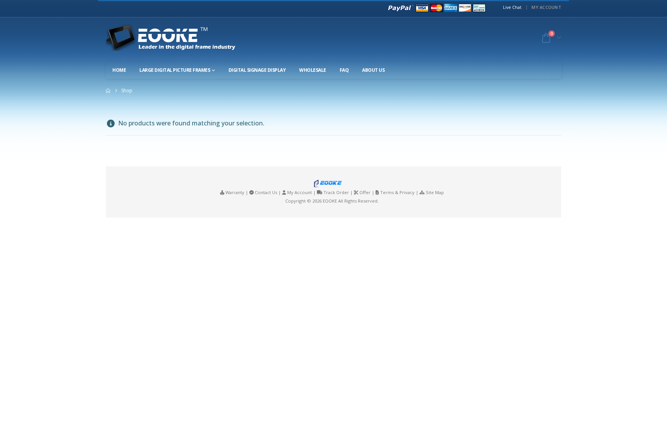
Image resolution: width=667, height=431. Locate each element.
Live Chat (512, 7)
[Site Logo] (177, 37)
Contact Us (266, 192)
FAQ (344, 70)
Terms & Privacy (397, 192)
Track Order (336, 192)
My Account (546, 7)
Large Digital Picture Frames (174, 70)
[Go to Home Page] (108, 90)
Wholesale (312, 70)
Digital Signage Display (257, 70)
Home (119, 70)
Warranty (234, 192)
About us (373, 70)
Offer (365, 192)
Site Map (435, 192)
